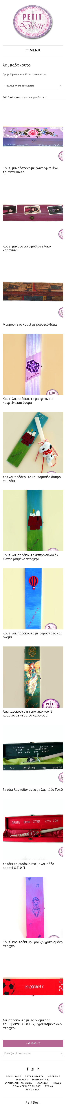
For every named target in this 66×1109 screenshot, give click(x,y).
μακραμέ (54, 1076)
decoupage (13, 1076)
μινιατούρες (41, 1079)
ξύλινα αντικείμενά (18, 1083)
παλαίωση (42, 1083)
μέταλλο (22, 1079)
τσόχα (49, 1086)
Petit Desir (33, 1102)
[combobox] (33, 1053)
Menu (34, 50)
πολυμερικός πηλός (27, 1086)
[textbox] (33, 1053)
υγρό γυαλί (33, 1089)
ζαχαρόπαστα (34, 1076)
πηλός (57, 1083)
